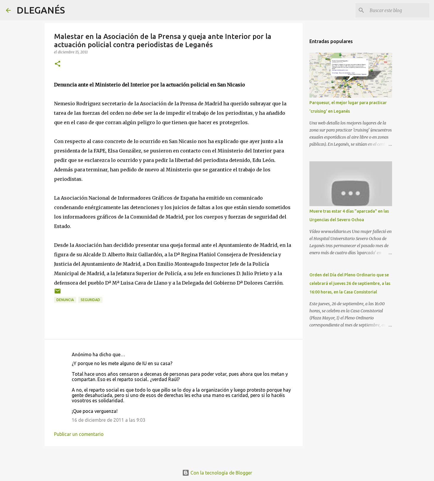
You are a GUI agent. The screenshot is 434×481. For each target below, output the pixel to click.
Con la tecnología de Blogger (220, 472)
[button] (57, 64)
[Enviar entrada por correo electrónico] (57, 293)
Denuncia (65, 300)
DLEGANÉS (41, 10)
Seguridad (90, 300)
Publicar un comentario (79, 434)
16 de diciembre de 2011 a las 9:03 (108, 420)
